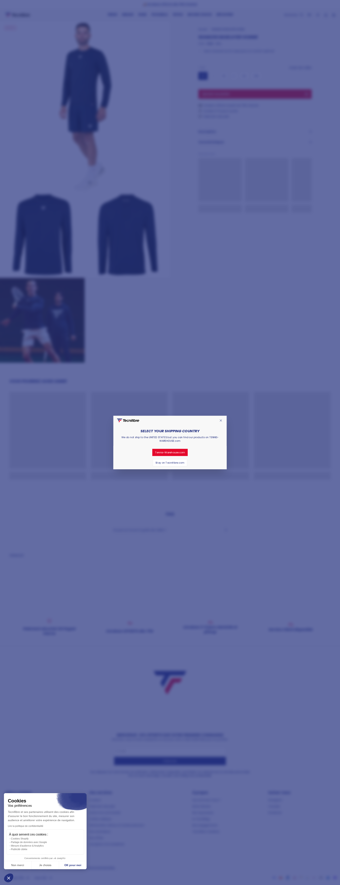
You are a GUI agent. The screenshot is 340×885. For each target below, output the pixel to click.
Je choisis (45, 865)
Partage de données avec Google (29, 842)
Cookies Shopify (20, 838)
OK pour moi (72, 865)
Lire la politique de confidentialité (25, 826)
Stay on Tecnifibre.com (170, 462)
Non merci (17, 865)
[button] (8, 878)
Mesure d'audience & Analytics (27, 845)
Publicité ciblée (19, 849)
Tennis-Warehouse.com (170, 452)
